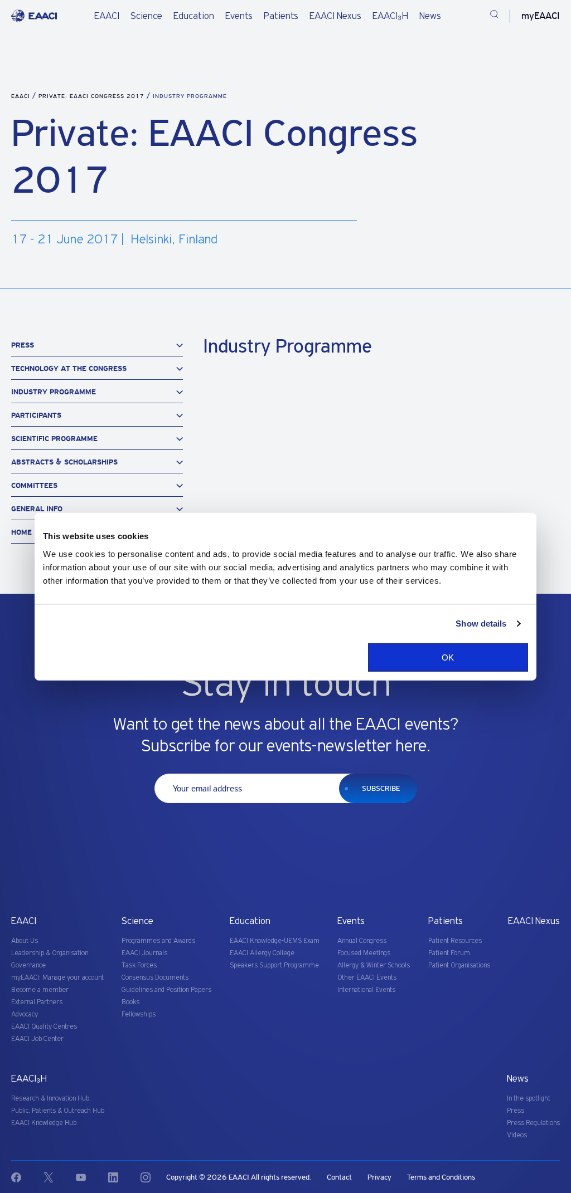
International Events (366, 990)
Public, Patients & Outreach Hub (57, 1110)
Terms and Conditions (441, 1177)
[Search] (494, 16)
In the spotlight (528, 1098)
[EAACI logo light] (34, 16)
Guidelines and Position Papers (166, 990)
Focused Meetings (363, 953)
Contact (339, 1177)
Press (515, 1110)
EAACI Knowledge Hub (43, 1123)
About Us (24, 941)
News (430, 16)
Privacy (379, 1177)
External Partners (36, 1002)
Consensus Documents (155, 977)
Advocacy (24, 1014)
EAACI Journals (144, 953)
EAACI (106, 16)
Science (146, 16)
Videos (517, 1135)
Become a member (40, 990)
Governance (28, 965)
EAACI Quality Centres (44, 1026)
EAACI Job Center (37, 1039)
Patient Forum (449, 953)
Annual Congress (361, 941)
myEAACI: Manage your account (57, 977)
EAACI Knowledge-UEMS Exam (275, 941)
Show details (481, 623)
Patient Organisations (459, 965)
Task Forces (139, 965)
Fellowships (139, 1014)
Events (239, 16)
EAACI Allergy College (262, 953)
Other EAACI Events (366, 977)
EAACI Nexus (335, 16)
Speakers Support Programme (274, 965)
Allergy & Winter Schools (373, 965)
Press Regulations (533, 1123)
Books (130, 1002)
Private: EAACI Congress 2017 (92, 96)
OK (448, 657)
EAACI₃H (390, 16)
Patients (281, 16)
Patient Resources (455, 941)
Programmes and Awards (158, 941)
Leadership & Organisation (49, 953)
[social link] (27, 1177)
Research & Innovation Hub (50, 1098)
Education (193, 16)
